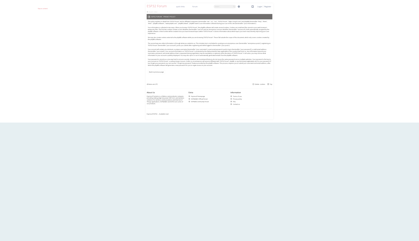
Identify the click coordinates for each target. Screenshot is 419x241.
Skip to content (43, 9)
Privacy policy (237, 99)
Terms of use (237, 96)
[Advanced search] (239, 6)
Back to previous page (156, 72)
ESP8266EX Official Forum (199, 99)
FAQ (234, 102)
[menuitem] (267, 6)
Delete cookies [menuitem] (260, 84)
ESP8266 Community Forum (200, 102)
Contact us (236, 104)
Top (271, 84)
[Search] (234, 6)
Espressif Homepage (198, 96)
